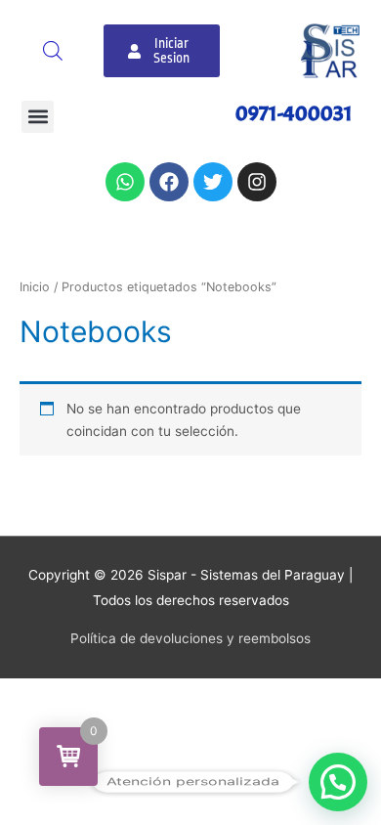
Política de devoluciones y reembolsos (190, 638)
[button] (37, 117)
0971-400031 (294, 113)
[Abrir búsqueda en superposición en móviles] (53, 51)
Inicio (35, 287)
